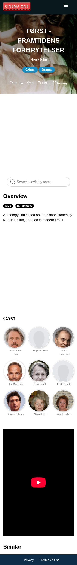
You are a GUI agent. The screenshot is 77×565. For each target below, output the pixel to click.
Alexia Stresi (40, 414)
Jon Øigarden (16, 384)
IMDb (8, 205)
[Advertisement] (38, 133)
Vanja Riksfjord (40, 350)
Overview (15, 196)
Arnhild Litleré (64, 414)
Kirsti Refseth (64, 384)
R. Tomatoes (24, 205)
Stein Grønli (40, 384)
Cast (9, 318)
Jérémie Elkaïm (16, 414)
